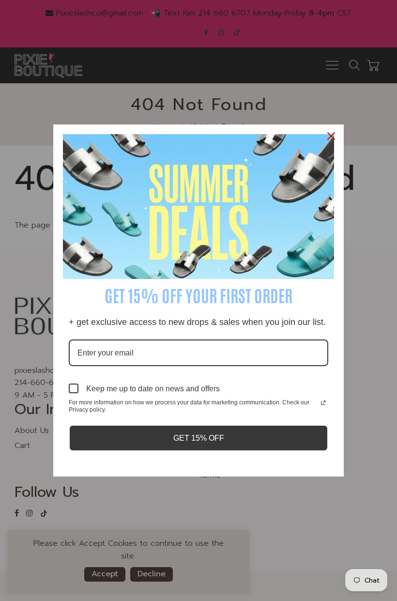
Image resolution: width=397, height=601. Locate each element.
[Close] (332, 136)
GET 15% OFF (198, 438)
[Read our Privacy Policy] (323, 403)
